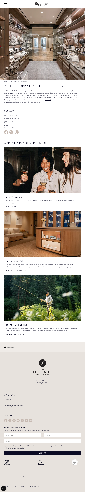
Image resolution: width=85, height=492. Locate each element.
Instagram (17, 132)
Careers (14, 486)
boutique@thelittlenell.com (11, 118)
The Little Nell (42, 4)
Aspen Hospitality (34, 486)
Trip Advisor (30, 420)
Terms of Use (26, 446)
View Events (11, 207)
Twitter (11, 132)
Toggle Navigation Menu (5, 4)
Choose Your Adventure (15, 334)
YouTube (18, 420)
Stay (10, 81)
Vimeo (22, 420)
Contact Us (23, 486)
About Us (6, 486)
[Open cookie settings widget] (3, 488)
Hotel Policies (15, 477)
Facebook (6, 132)
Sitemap (6, 477)
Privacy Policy (47, 446)
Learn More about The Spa (16, 271)
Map (42, 387)
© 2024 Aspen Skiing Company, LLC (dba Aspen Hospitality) (18, 480)
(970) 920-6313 (8, 122)
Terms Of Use (37, 477)
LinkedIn (26, 420)
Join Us (42, 453)
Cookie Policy (65, 477)
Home (5, 81)
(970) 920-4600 (8, 399)
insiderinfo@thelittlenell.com (13, 406)
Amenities (16, 81)
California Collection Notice (51, 477)
